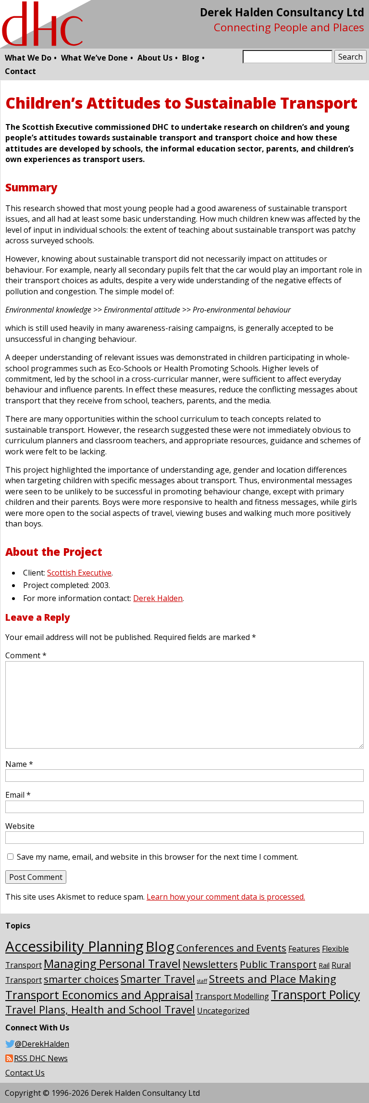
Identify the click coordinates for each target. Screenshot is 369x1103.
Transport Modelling (232, 996)
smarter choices (81, 979)
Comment (26, 655)
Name (19, 764)
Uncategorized (223, 1010)
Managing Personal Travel (112, 963)
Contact (20, 71)
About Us (154, 57)
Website (20, 826)
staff (202, 981)
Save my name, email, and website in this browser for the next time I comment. (157, 857)
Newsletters (210, 964)
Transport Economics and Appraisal (99, 995)
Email (18, 795)
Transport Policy (315, 994)
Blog (190, 57)
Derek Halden (158, 598)
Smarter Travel (158, 978)
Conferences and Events (231, 947)
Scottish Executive (79, 572)
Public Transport (278, 964)
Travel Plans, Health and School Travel (100, 1009)
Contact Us (25, 1072)
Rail (324, 965)
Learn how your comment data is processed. (226, 896)
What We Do (28, 57)
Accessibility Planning (74, 946)
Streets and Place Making (272, 978)
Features (304, 948)
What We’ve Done (94, 57)
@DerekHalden (42, 1044)
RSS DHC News (41, 1058)
